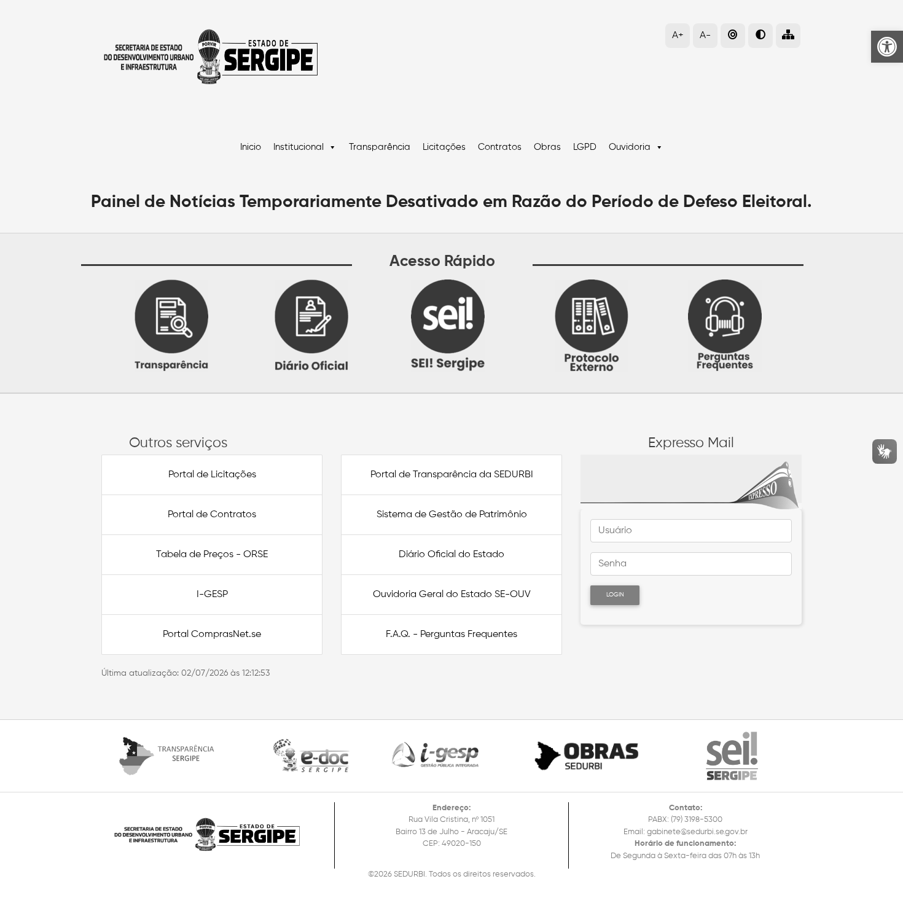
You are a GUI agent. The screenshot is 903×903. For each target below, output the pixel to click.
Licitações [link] (444, 147)
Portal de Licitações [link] (212, 475)
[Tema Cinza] (733, 35)
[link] (887, 47)
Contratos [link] (500, 147)
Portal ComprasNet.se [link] (212, 634)
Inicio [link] (250, 147)
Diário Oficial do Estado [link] (451, 555)
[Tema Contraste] (760, 35)
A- (705, 36)
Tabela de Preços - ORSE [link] (212, 555)
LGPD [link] (584, 147)
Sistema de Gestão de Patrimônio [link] (452, 515)
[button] (788, 35)
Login (615, 595)
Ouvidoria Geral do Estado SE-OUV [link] (452, 595)
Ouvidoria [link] (630, 147)
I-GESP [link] (212, 595)
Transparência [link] (379, 147)
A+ (678, 36)
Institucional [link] (298, 147)
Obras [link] (547, 147)
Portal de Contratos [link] (212, 515)
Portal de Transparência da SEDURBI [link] (451, 475)
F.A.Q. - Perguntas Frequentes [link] (451, 634)
